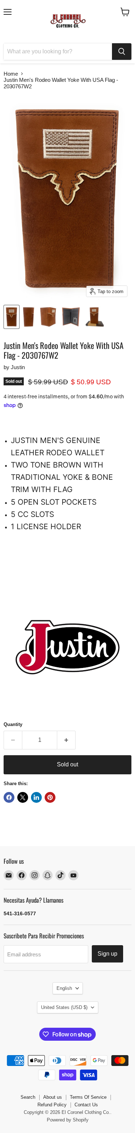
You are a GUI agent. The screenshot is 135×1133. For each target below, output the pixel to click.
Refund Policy (52, 1104)
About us (52, 1097)
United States (64, 1007)
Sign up (107, 954)
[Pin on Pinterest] (50, 797)
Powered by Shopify (68, 1120)
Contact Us (86, 1104)
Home (11, 74)
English (64, 988)
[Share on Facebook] (9, 797)
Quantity (13, 724)
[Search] (121, 51)
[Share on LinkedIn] (36, 797)
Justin (18, 367)
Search (28, 1097)
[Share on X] (22, 797)
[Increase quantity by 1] (66, 740)
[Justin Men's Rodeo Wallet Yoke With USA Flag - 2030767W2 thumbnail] (11, 316)
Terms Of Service (88, 1097)
